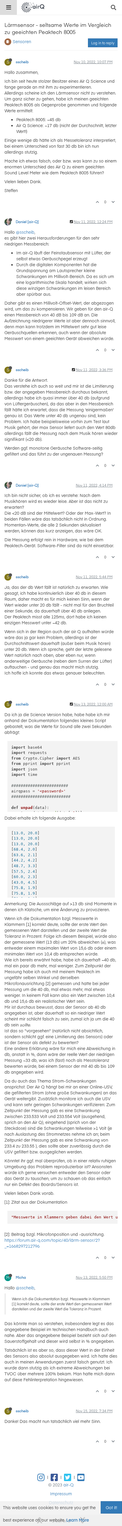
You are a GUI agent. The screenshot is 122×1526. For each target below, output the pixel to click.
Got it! (111, 1507)
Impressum (61, 1493)
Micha (21, 1277)
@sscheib (25, 232)
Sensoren (22, 41)
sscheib (22, 61)
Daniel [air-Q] (27, 221)
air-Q (68, 1485)
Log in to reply (102, 42)
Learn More (77, 1520)
